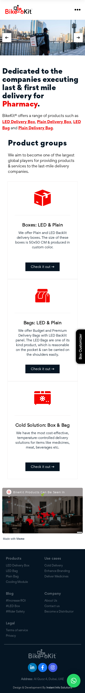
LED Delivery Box (18, 113)
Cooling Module (17, 573)
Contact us (52, 598)
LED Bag (12, 562)
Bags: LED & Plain (43, 314)
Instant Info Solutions (59, 679)
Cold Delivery (53, 557)
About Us (50, 592)
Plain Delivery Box (54, 113)
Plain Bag (12, 568)
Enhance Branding (57, 562)
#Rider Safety (15, 603)
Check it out (40, 258)
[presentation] (6, 37)
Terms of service (17, 622)
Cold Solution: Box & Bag (42, 417)
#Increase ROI (16, 592)
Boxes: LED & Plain (42, 216)
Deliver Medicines (56, 568)
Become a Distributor (59, 603)
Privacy (11, 627)
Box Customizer (80, 346)
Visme (20, 530)
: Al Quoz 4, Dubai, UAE (42, 670)
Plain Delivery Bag (35, 119)
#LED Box (13, 598)
